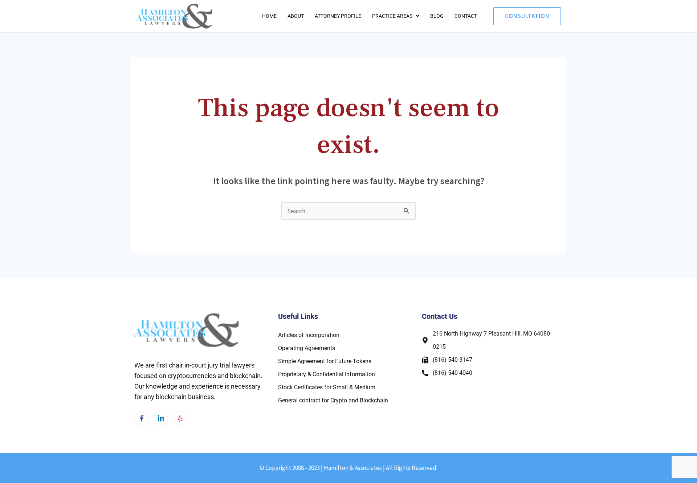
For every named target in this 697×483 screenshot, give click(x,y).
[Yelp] (180, 418)
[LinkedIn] (161, 418)
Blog (437, 16)
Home (269, 16)
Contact (466, 16)
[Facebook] (141, 418)
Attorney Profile (338, 16)
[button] (396, 16)
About (296, 16)
